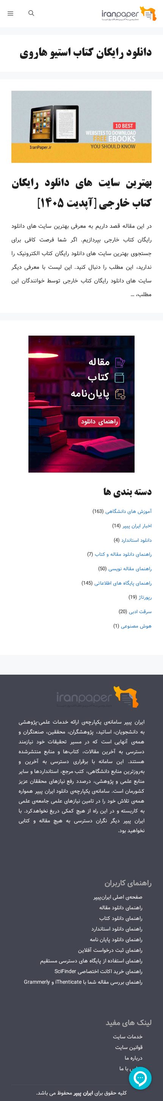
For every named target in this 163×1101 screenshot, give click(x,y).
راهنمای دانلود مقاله (121, 908)
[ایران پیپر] (129, 13)
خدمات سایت (128, 1037)
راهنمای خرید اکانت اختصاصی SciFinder (99, 971)
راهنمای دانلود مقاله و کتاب (123, 554)
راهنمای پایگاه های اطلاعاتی (123, 583)
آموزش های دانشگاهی (128, 512)
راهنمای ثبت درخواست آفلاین (110, 950)
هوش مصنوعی (136, 626)
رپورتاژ (145, 597)
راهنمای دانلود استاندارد (117, 929)
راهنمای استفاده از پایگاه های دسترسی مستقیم (91, 961)
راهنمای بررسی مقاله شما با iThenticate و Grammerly (83, 982)
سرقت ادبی (140, 612)
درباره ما (134, 1058)
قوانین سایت (129, 1047)
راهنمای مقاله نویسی (130, 569)
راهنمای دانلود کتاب (121, 918)
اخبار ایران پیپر (137, 526)
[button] (31, 13)
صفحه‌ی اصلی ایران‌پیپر (118, 897)
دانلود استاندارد (136, 540)
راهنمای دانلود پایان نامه (116, 939)
